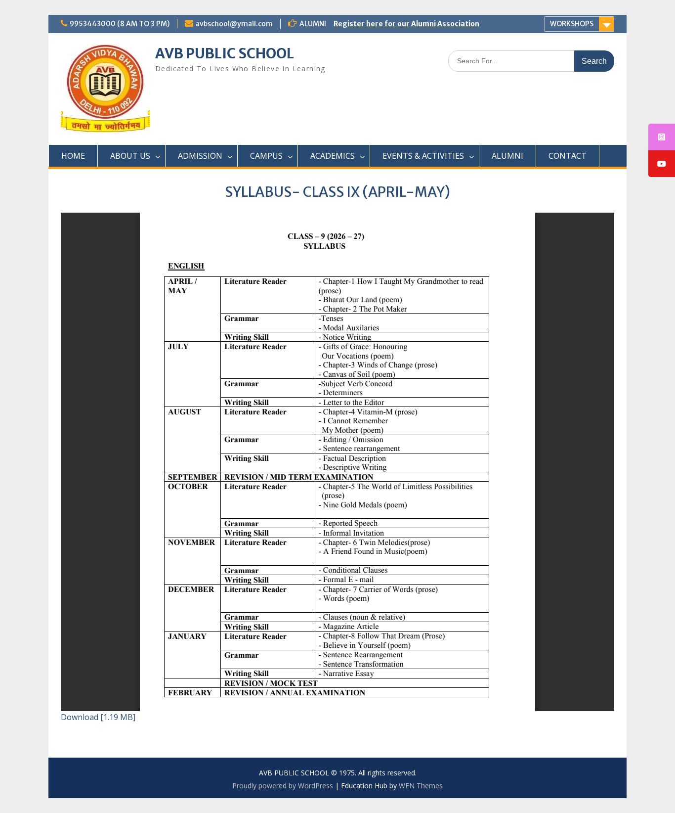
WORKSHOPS (571, 23)
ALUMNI (507, 155)
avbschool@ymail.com (234, 23)
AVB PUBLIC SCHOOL (224, 53)
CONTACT (567, 155)
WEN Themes (421, 785)
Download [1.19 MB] (98, 717)
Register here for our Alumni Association (406, 23)
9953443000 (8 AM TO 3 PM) (119, 23)
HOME (73, 155)
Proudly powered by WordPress (282, 785)
